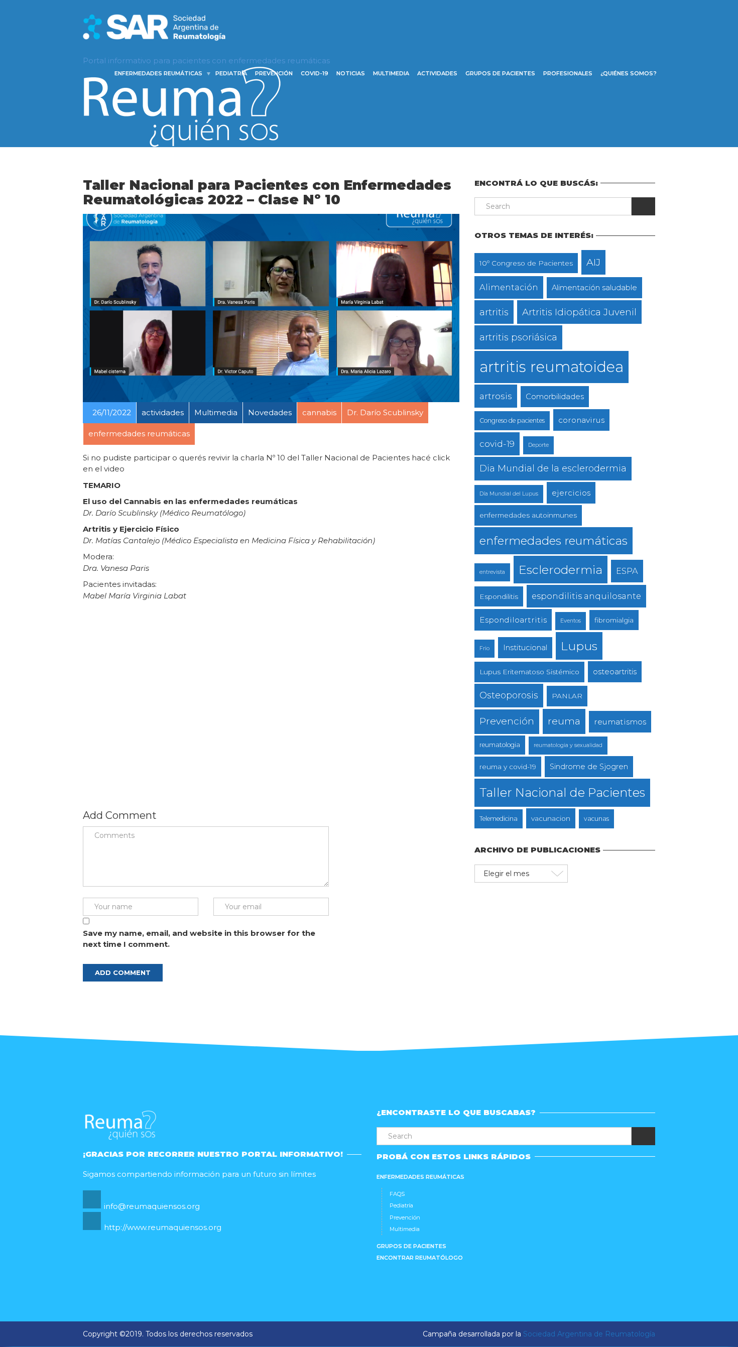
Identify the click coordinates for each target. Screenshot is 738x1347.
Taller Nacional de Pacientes (562, 792)
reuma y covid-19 (507, 767)
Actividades (437, 73)
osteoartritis (615, 671)
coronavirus (581, 420)
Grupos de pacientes (500, 73)
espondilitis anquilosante (586, 596)
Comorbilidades (555, 396)
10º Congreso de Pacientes (526, 263)
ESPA (627, 571)
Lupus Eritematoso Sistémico (529, 672)
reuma (564, 721)
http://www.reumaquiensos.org (162, 1227)
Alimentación (508, 287)
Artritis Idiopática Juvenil (579, 312)
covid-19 (497, 443)
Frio (484, 648)
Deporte (538, 445)
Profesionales (567, 73)
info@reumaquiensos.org (152, 1206)
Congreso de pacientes (512, 420)
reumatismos (620, 721)
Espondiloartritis (513, 620)
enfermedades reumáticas (553, 541)
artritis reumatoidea (551, 367)
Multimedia (391, 73)
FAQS (397, 1193)
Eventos (570, 621)
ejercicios (571, 493)
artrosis (495, 396)
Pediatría (231, 73)
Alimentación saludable (594, 287)
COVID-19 (314, 73)
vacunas (596, 818)
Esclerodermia (560, 569)
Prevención (274, 73)
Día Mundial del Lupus (508, 494)
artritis (494, 312)
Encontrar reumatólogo (420, 1257)
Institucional (525, 647)
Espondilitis (498, 596)
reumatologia (499, 745)
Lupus (579, 646)
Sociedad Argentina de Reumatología (589, 1333)
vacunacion (550, 818)
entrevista (492, 572)
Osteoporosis (508, 695)
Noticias (350, 73)
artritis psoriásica (518, 337)
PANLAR (567, 696)
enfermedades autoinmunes (528, 515)
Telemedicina (498, 818)
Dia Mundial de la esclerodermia (553, 468)
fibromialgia (614, 620)
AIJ (593, 262)
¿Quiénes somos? (628, 73)
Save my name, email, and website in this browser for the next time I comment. (199, 938)
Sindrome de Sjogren (589, 766)
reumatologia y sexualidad (568, 745)
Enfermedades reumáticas (158, 73)
